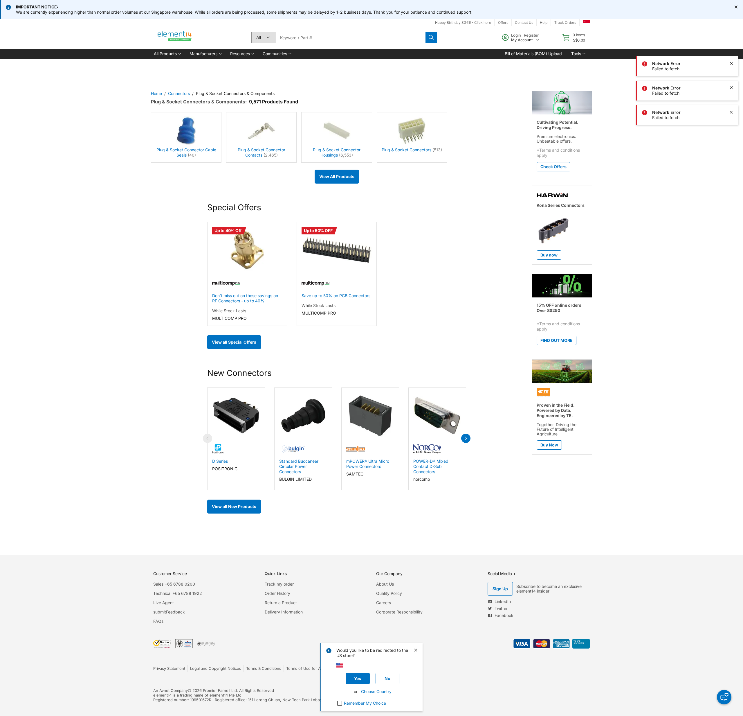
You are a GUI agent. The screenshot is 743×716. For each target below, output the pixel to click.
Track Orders (565, 22)
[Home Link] (174, 37)
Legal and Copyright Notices (215, 668)
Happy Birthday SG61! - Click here (463, 22)
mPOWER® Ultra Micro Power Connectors (367, 464)
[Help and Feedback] (724, 697)
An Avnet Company (170, 690)
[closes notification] (736, 7)
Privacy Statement (169, 668)
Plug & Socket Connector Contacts (261, 152)
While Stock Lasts (229, 310)
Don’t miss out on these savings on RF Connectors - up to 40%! (245, 298)
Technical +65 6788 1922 (177, 593)
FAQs (158, 621)
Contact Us (524, 22)
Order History (277, 593)
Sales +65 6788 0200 (174, 584)
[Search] (431, 37)
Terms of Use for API (305, 668)
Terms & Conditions (263, 668)
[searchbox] (350, 37)
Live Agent (163, 602)
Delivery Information (284, 611)
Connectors (179, 93)
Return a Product (281, 602)
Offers (503, 22)
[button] (167, 54)
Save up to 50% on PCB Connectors (336, 295)
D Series (220, 461)
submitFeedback (169, 611)
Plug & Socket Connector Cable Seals (186, 152)
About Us (385, 584)
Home (156, 93)
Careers (383, 602)
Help (543, 22)
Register (531, 35)
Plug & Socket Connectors (406, 149)
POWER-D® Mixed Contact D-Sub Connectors (430, 466)
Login (516, 35)
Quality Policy (389, 593)
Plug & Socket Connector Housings (336, 152)
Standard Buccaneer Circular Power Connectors (298, 466)
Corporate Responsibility (399, 611)
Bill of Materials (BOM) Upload (533, 53)
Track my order (279, 584)
